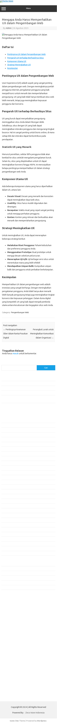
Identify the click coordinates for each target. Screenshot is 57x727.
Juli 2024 (5, 539)
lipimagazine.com (10, 620)
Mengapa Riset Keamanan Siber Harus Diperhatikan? (23, 393)
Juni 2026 (5, 430)
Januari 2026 (6, 454)
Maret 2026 (6, 444)
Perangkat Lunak (8, 583)
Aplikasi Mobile (7, 564)
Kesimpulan (12, 68)
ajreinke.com (8, 606)
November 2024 (8, 520)
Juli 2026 (5, 425)
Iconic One (14, 721)
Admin (9, 28)
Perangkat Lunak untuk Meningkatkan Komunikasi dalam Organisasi (42, 333)
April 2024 (5, 553)
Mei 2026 (5, 435)
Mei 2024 (5, 548)
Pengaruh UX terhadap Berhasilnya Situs (25, 58)
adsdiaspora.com (10, 604)
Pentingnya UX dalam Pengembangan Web (26, 54)
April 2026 (5, 439)
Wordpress (42, 721)
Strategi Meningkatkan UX (19, 65)
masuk (16, 353)
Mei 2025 (5, 491)
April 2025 (5, 496)
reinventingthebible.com (13, 637)
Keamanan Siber (8, 573)
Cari (3, 363)
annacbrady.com (10, 609)
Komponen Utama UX (16, 61)
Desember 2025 (8, 458)
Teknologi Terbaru (9, 587)
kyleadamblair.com (11, 615)
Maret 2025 (6, 501)
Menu (28, 8)
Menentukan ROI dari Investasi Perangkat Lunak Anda (23, 383)
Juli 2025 (5, 482)
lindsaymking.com (10, 618)
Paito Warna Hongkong (13, 645)
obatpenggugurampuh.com (15, 629)
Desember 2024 (8, 515)
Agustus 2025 (7, 477)
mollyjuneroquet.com (12, 626)
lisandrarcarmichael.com (13, 623)
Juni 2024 (5, 544)
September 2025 (8, 473)
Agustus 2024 (7, 534)
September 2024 (8, 530)
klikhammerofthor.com (12, 612)
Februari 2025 (7, 506)
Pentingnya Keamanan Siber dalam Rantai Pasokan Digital (15, 333)
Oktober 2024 (7, 525)
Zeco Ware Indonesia (34, 712)
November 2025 (8, 463)
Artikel (4, 568)
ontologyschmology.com (13, 632)
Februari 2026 (7, 449)
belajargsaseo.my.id (12, 601)
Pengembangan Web (20, 312)
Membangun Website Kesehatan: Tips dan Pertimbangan (25, 388)
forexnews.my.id (10, 598)
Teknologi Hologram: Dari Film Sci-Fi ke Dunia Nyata (23, 378)
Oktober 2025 (7, 468)
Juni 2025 (5, 487)
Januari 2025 (6, 511)
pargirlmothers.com (11, 634)
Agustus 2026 (7, 420)
